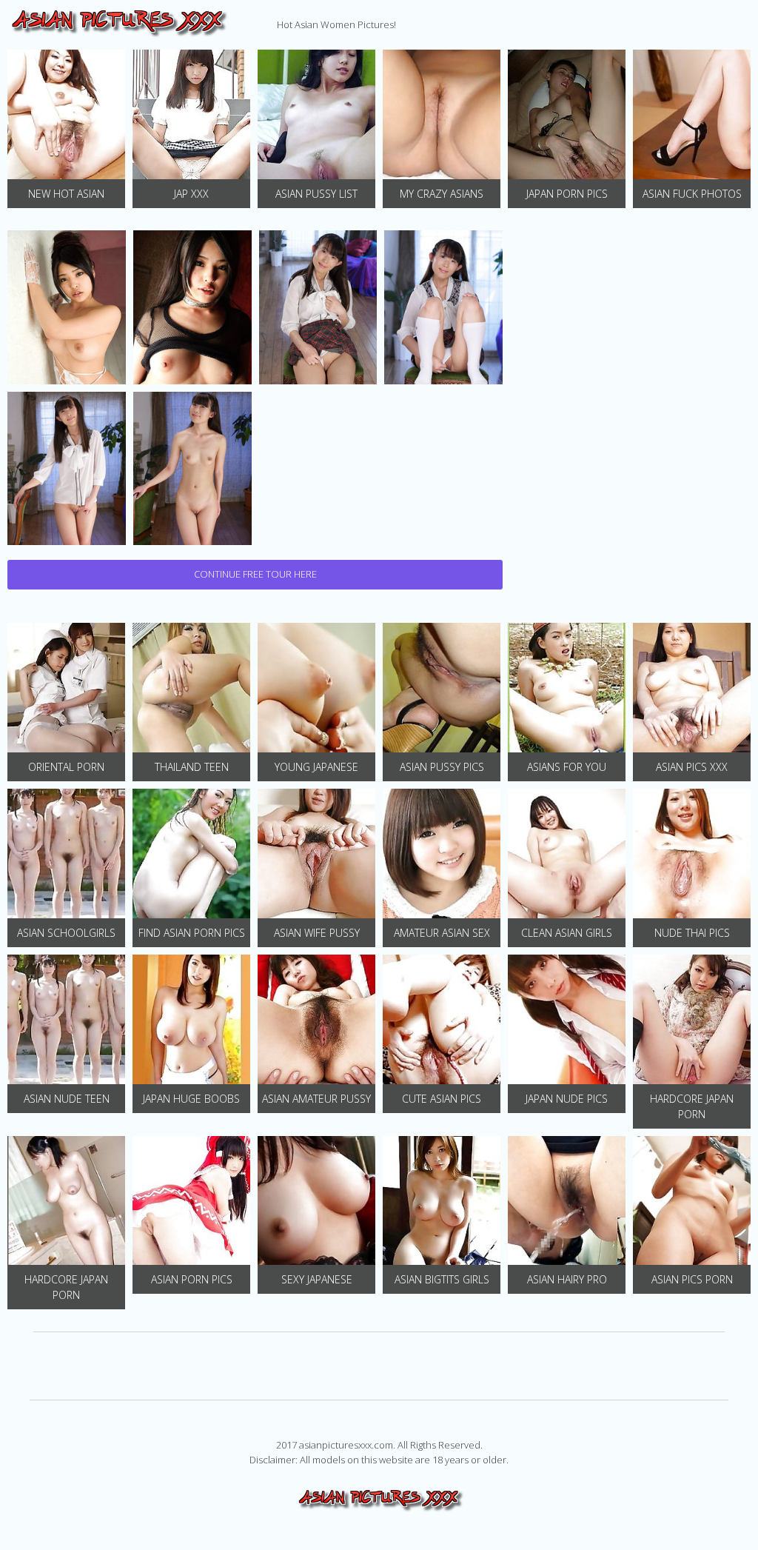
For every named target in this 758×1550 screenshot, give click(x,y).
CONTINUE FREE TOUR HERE (255, 574)
